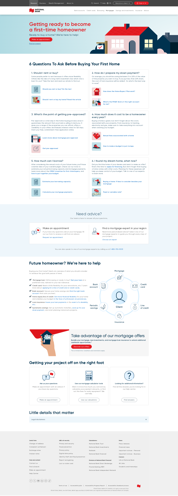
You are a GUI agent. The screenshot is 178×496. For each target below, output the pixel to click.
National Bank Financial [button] (97, 454)
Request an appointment (53, 237)
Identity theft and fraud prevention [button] (72, 457)
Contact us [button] (33, 463)
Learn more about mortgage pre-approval (60, 138)
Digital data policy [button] (66, 453)
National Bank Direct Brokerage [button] (100, 463)
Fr (110, 3)
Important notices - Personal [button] (129, 450)
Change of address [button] (36, 443)
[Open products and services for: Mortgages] (110, 12)
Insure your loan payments (56, 302)
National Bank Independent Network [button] (102, 470)
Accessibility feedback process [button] (118, 485)
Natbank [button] (92, 450)
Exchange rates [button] (35, 450)
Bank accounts (79, 10)
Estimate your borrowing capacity (57, 181)
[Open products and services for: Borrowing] (101, 12)
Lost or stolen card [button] (66, 463)
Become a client (122, 3)
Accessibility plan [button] (76, 485)
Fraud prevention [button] (65, 447)
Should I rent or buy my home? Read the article (62, 100)
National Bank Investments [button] (99, 447)
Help (104, 3)
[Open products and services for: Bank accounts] (79, 12)
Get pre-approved (50, 148)
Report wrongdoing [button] (66, 460)
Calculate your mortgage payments (57, 192)
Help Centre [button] (33, 473)
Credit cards (91, 10)
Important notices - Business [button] (129, 454)
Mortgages (110, 10)
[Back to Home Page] (37, 10)
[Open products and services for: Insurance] (139, 12)
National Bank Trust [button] (96, 444)
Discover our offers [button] (81, 347)
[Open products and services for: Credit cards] (91, 12)
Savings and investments (125, 10)
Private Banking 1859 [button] (96, 467)
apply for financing (114, 167)
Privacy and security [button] (66, 443)
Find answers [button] (129, 400)
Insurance (138, 10)
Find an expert (35, 44)
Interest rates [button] (34, 453)
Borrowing (100, 10)
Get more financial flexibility (65, 297)
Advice (146, 10)
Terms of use (63, 485)
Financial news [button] (124, 447)
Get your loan (76, 280)
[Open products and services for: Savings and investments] (125, 12)
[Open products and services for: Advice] (146, 12)
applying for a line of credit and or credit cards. (61, 288)
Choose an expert (109, 240)
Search (96, 3)
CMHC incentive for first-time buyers (65, 171)
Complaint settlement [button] (37, 447)
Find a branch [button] (34, 466)
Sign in (141, 3)
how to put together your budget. (45, 173)
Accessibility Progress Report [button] (95, 485)
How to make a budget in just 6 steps (118, 146)
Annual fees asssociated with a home (118, 136)
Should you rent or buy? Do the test (57, 89)
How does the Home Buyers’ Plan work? (119, 91)
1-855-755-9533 (116, 249)
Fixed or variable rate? (112, 192)
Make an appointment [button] (41, 39)
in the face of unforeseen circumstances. (70, 299)
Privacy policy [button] (64, 450)
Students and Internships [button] (128, 466)
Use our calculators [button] (89, 400)
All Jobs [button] (122, 463)
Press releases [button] (124, 444)
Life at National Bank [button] (126, 460)
